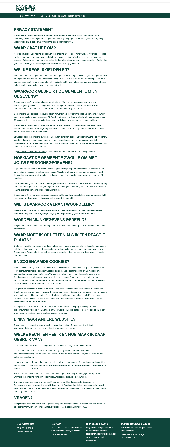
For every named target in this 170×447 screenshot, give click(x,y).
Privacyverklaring (25, 427)
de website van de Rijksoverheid (31, 151)
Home (20, 15)
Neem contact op (76, 15)
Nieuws (62, 15)
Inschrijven (91, 440)
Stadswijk (30, 15)
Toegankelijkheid (24, 431)
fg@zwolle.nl (88, 353)
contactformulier (25, 407)
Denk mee (51, 15)
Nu (41, 15)
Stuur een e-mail (59, 434)
